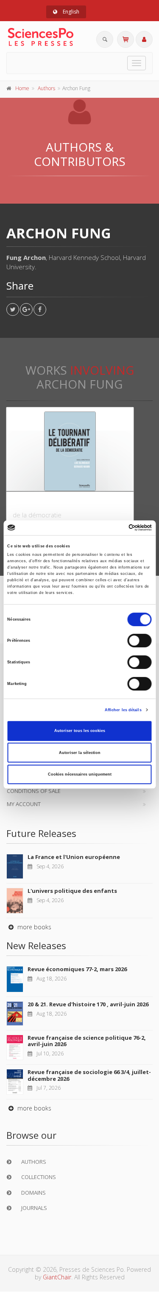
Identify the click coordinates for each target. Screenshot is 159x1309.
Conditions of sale (34, 791)
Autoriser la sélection (79, 753)
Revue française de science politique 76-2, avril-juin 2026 (87, 1041)
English (70, 11)
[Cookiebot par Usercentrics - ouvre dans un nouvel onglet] (115, 528)
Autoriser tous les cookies (79, 731)
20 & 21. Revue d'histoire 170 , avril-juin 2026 (88, 1004)
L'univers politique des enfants (72, 891)
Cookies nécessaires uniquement (80, 774)
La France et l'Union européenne (74, 857)
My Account (24, 804)
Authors (46, 88)
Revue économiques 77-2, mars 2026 (77, 969)
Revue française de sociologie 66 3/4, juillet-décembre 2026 (89, 1075)
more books (33, 927)
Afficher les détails (123, 710)
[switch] (140, 641)
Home (22, 88)
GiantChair (57, 1277)
